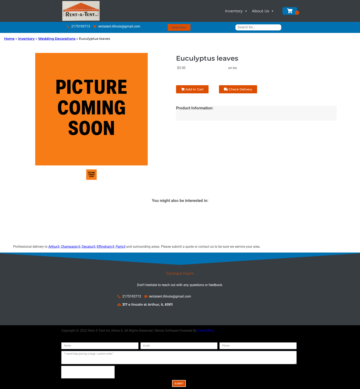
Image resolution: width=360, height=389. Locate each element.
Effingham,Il (105, 247)
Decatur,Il (88, 247)
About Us (260, 11)
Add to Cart (194, 89)
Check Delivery (240, 89)
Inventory (234, 11)
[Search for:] (258, 27)
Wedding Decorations (56, 39)
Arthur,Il (53, 247)
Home (9, 39)
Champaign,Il (70, 247)
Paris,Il (120, 247)
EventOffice (206, 331)
